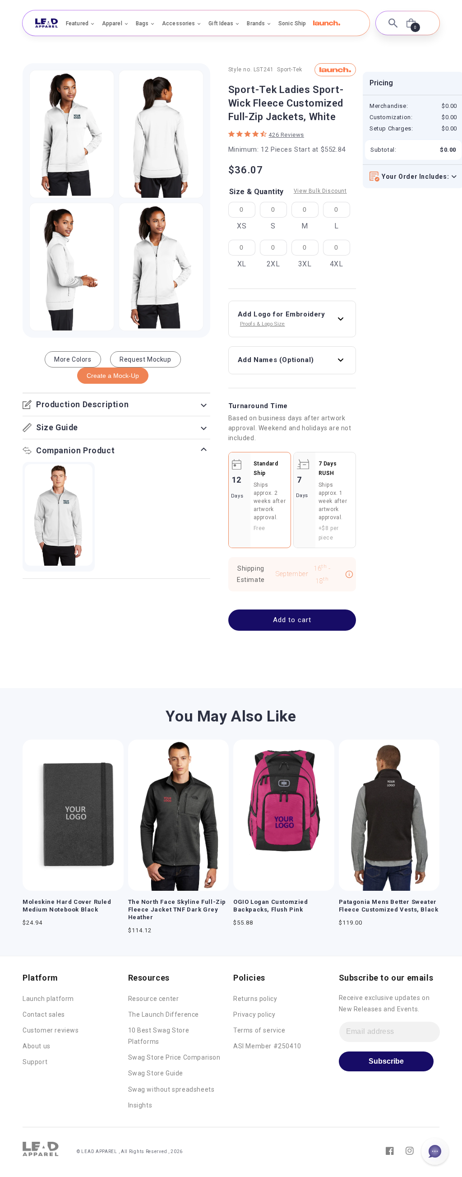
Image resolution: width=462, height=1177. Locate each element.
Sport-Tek (289, 69)
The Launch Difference (163, 1014)
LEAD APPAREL (99, 1151)
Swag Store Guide (156, 1073)
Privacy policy (254, 1014)
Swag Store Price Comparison (174, 1057)
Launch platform (48, 998)
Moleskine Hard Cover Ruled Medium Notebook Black (67, 905)
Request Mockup (145, 359)
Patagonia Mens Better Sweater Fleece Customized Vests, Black (389, 905)
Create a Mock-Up (113, 375)
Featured (77, 23)
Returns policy (255, 998)
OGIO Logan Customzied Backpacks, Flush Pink (270, 905)
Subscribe (386, 1061)
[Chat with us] (435, 1151)
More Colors (73, 359)
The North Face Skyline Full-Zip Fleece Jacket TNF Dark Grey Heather (177, 909)
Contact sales (44, 1014)
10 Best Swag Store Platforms (158, 1036)
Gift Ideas (220, 23)
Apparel (112, 23)
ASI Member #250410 (267, 1046)
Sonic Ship (292, 23)
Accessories (178, 23)
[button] (326, 23)
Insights (140, 1105)
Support (35, 1061)
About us (37, 1046)
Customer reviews (51, 1030)
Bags (142, 23)
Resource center (153, 998)
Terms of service (259, 1030)
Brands (256, 23)
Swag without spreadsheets (171, 1089)
